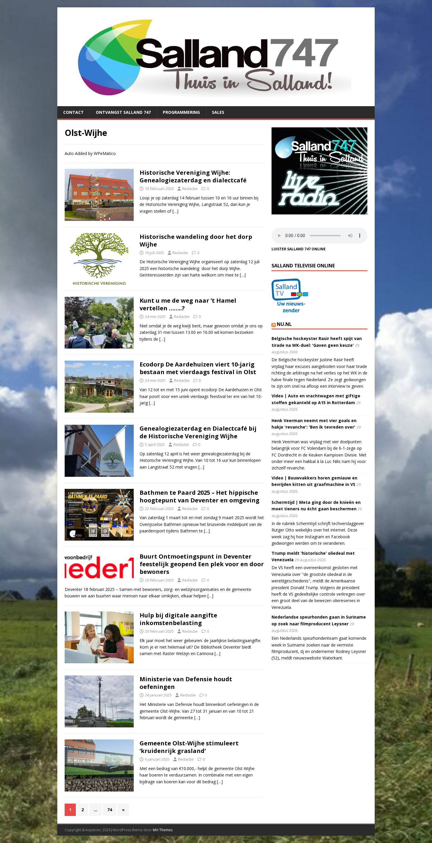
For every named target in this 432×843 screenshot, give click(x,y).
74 (109, 809)
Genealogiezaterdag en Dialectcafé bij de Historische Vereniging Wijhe (198, 432)
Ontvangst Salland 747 (123, 112)
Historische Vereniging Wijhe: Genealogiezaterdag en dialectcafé (193, 176)
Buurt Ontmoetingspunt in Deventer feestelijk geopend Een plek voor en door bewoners (202, 564)
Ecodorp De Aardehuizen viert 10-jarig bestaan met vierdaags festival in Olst (198, 368)
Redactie (190, 188)
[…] (175, 211)
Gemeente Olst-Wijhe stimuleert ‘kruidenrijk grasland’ (189, 747)
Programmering (181, 112)
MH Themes (163, 829)
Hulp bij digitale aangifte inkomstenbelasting (178, 619)
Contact (73, 112)
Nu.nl (284, 324)
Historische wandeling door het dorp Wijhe (196, 240)
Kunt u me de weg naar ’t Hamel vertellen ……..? (188, 304)
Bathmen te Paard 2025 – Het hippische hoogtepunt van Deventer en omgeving (199, 496)
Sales (218, 112)
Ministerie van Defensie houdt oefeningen (186, 683)
